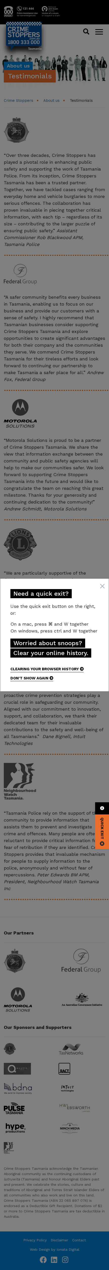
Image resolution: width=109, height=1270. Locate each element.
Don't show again (29, 678)
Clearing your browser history (45, 669)
